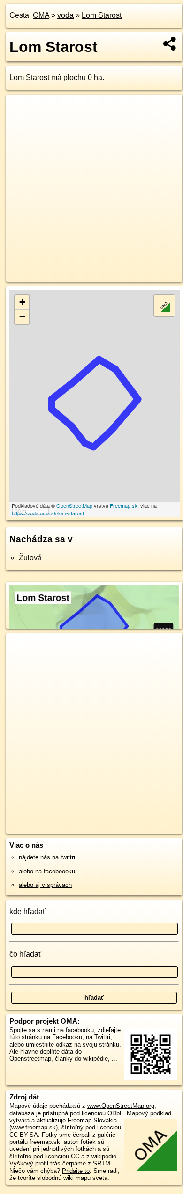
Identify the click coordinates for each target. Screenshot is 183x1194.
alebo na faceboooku (47, 871)
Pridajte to (76, 1170)
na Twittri (98, 1036)
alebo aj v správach (45, 884)
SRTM (101, 1163)
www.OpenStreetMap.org (120, 1105)
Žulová (30, 558)
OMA (41, 15)
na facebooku (75, 1029)
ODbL (115, 1113)
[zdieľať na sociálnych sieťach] (170, 43)
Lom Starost (102, 15)
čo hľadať (25, 954)
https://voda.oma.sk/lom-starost (48, 513)
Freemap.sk (123, 505)
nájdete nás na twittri (47, 857)
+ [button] (22, 302)
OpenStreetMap (74, 505)
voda (65, 15)
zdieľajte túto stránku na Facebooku (65, 1033)
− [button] (22, 316)
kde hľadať (27, 912)
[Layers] (164, 305)
